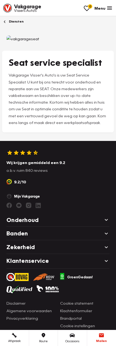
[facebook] (9, 205)
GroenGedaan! (80, 277)
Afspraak (14, 341)
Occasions (72, 341)
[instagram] (28, 205)
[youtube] (19, 205)
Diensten (15, 21)
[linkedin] (38, 205)
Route (43, 341)
